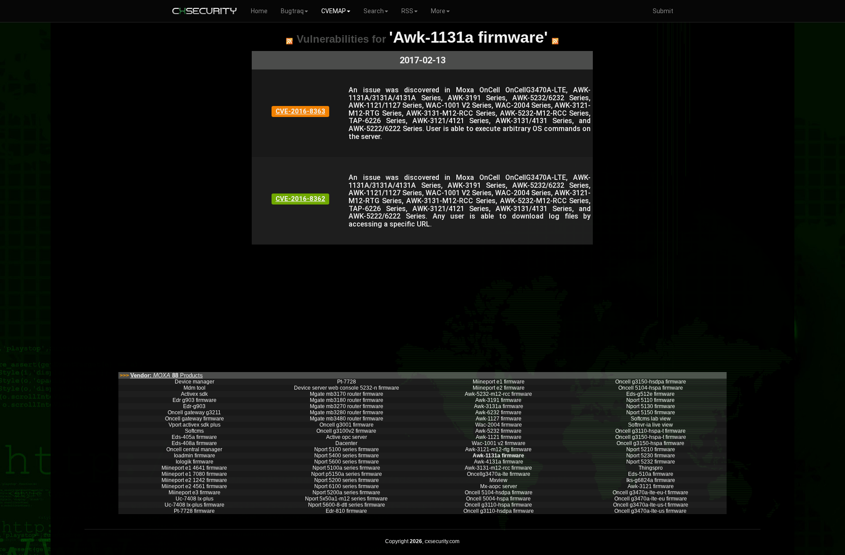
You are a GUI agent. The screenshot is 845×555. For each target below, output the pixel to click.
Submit (663, 11)
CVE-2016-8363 (300, 111)
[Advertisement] (422, 306)
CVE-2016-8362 (300, 199)
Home (259, 11)
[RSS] (289, 41)
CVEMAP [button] (333, 11)
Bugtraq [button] (292, 11)
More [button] (438, 11)
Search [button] (374, 11)
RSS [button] (407, 11)
